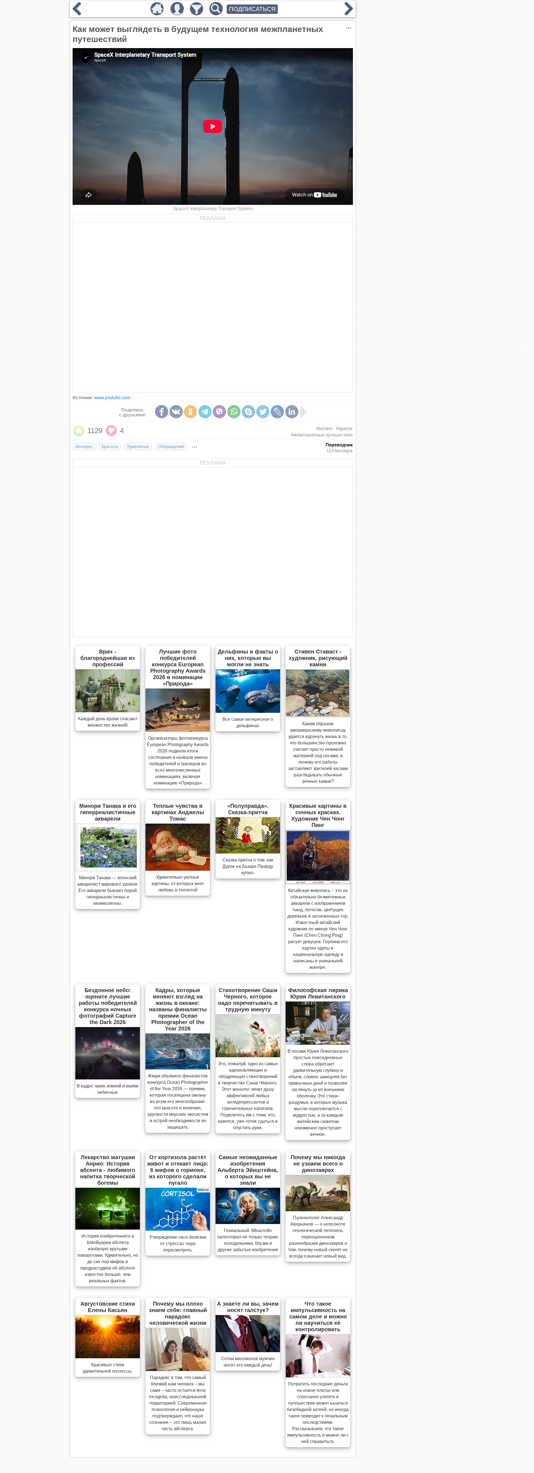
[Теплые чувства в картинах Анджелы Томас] (177, 869)
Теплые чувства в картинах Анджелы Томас (178, 812)
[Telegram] (205, 411)
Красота (110, 446)
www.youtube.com (112, 397)
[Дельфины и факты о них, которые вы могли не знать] (248, 711)
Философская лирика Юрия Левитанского (318, 993)
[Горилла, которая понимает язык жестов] (76, 13)
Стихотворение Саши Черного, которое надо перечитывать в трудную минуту (248, 999)
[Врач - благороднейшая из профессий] (107, 710)
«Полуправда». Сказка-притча (248, 809)
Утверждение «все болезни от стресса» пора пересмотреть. (177, 1243)
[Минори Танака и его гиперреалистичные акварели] (107, 869)
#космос (324, 428)
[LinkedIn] (291, 411)
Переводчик (339, 445)
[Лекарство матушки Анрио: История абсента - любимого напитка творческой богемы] (107, 1228)
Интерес (84, 446)
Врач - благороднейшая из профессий (107, 658)
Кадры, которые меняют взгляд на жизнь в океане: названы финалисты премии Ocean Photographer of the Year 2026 (178, 1009)
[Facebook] (161, 411)
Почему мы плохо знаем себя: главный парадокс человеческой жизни (178, 1313)
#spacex (344, 428)
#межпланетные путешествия (322, 435)
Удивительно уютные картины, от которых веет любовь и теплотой (178, 883)
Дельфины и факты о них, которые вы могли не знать (248, 658)
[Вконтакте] (176, 411)
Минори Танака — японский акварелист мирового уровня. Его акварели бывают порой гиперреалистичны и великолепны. (107, 890)
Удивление (138, 446)
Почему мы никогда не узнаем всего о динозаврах (318, 1163)
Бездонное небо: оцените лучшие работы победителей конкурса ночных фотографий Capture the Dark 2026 (108, 1006)
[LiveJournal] (277, 411)
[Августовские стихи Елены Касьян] (107, 1356)
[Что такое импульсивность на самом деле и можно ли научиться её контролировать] (318, 1376)
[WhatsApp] (234, 411)
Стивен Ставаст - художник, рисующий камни (318, 658)
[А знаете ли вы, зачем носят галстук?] (248, 1350)
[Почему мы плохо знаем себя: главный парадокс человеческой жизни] (177, 1369)
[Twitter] (263, 411)
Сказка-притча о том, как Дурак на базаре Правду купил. (247, 866)
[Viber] (219, 411)
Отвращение (171, 446)
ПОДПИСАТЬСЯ (252, 9)
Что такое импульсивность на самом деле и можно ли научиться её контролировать (318, 1316)
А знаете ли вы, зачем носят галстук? (248, 1307)
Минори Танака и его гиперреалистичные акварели (107, 812)
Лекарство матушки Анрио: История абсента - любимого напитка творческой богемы (107, 1170)
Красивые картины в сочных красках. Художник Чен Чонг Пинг (318, 815)
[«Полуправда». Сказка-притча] (248, 852)
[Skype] (248, 411)
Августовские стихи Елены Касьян (107, 1307)
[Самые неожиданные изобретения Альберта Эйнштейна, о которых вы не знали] (248, 1222)
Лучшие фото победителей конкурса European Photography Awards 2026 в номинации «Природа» (178, 668)
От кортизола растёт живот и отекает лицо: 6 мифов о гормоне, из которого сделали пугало (178, 1170)
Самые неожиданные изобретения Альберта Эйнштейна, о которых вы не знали (247, 1170)
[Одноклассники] (190, 411)
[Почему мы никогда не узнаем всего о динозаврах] (318, 1209)
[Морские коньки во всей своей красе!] (348, 13)
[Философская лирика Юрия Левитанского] (318, 1043)
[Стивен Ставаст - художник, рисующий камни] (318, 715)
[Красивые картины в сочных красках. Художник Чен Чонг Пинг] (318, 882)
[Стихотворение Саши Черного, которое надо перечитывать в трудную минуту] (248, 1055)
